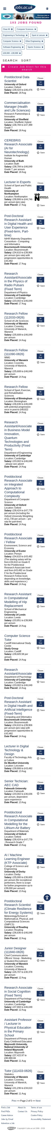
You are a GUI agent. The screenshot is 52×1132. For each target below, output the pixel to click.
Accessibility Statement (41, 1119)
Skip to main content (11, 2)
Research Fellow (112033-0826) (16, 315)
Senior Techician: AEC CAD (16, 783)
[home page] (25, 12)
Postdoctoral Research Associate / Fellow (18, 538)
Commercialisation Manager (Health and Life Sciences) (17, 106)
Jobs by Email (7, 1119)
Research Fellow (16, 387)
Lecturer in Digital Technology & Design (16, 750)
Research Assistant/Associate (18, 671)
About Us (22, 1107)
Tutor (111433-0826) (18, 1071)
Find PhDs (5, 1111)
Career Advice (7, 1115)
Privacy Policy (37, 1111)
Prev (14, 1101)
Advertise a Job (7, 1123)
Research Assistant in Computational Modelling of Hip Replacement (17, 600)
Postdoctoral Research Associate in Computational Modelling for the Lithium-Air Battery (18, 820)
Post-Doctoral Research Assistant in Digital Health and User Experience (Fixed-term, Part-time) (18, 225)
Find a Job (5, 1107)
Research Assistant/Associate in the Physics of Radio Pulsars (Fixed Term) (18, 281)
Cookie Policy (36, 1115)
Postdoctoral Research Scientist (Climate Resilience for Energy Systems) (18, 907)
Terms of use (36, 1107)
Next (38, 1101)
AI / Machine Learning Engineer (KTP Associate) (17, 859)
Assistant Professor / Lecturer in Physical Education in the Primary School (17, 1027)
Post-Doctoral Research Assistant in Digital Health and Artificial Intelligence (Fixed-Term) (18, 705)
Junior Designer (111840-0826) (15, 950)
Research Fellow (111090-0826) (16, 352)
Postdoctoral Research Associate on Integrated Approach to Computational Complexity (18, 486)
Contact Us (22, 1111)
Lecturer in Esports (17, 182)
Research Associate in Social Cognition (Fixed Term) (18, 991)
